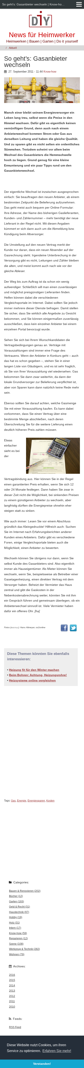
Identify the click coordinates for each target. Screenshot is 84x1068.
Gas (13, 800)
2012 (12, 996)
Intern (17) (15, 928)
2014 (12, 985)
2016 (12, 975)
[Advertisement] (42, 739)
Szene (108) (16, 944)
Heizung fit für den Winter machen (34, 670)
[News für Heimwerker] (42, 19)
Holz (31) (14, 922)
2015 (12, 980)
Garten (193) (16, 901)
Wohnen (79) (16, 954)
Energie (21, 800)
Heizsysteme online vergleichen (32, 680)
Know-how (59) (18, 933)
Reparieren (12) (18, 938)
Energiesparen (36, 800)
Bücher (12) (16, 896)
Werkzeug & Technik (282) (24, 949)
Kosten (50, 800)
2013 (12, 990)
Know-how (50, 71)
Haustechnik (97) (19, 912)
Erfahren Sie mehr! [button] (56, 1051)
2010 (12, 1006)
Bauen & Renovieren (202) (24, 891)
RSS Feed (15, 1027)
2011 (12, 1001)
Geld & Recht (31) (19, 906)
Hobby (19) (15, 917)
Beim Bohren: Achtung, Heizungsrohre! (38, 675)
